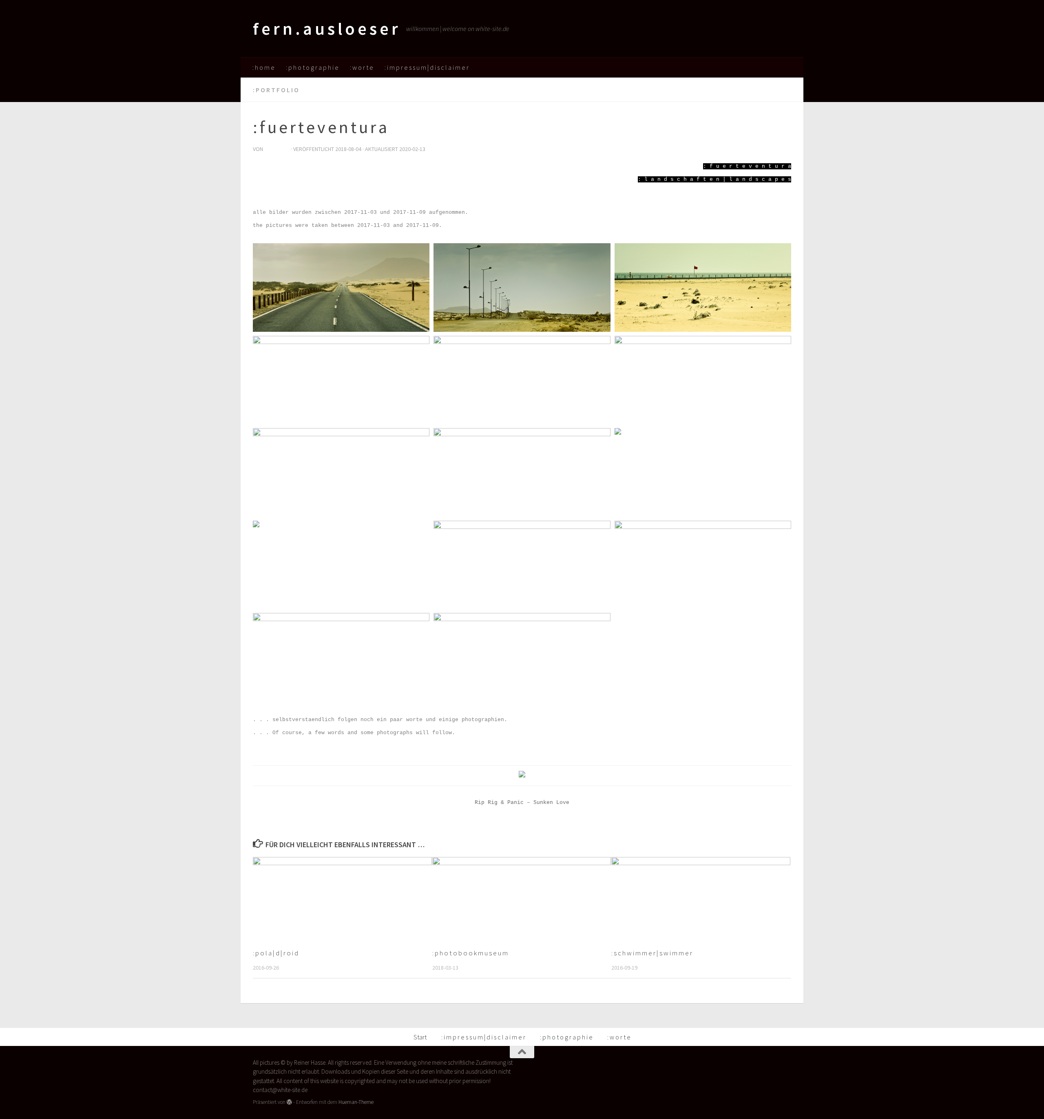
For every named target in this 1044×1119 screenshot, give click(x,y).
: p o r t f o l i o (276, 90)
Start (420, 1037)
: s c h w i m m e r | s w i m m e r (651, 952)
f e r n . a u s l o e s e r (325, 28)
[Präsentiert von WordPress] (289, 1102)
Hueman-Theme (356, 1102)
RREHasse (277, 149)
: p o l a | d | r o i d (275, 952)
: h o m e (263, 67)
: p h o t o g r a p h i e (312, 67)
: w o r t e (361, 67)
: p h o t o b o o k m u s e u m (470, 952)
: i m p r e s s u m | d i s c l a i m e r (427, 67)
